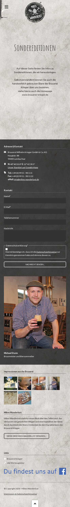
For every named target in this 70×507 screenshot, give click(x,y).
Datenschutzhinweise (47, 252)
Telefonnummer (11, 218)
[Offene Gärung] (10, 397)
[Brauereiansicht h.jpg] (10, 383)
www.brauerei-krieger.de (35, 94)
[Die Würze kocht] (24, 383)
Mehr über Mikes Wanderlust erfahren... (26, 436)
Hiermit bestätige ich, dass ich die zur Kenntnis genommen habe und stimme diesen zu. (32, 253)
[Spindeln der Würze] (39, 383)
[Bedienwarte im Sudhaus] (24, 397)
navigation (6, 7)
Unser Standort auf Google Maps (23, 167)
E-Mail (8, 207)
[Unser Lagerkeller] (53, 383)
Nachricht (8, 228)
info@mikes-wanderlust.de (26, 179)
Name (8, 196)
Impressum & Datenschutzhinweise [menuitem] (20, 494)
